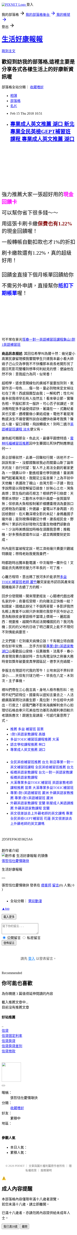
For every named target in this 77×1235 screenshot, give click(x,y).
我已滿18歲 (10, 1226)
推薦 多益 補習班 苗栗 (27, 729)
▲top (5, 908)
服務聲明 (46, 1170)
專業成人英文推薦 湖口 (27, 749)
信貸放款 (8, 1051)
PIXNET (20, 1165)
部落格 (15, 101)
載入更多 (9, 916)
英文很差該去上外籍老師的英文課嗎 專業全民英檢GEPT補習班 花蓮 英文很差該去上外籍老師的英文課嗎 (41, 818)
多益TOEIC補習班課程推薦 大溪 (34, 739)
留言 (55, 885)
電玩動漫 (35, 901)
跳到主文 (8, 51)
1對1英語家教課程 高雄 (27, 734)
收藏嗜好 (37, 87)
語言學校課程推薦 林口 (27, 744)
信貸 (5, 1030)
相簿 (13, 96)
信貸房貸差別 (12, 1046)
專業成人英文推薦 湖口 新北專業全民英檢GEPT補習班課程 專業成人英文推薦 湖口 (42, 131)
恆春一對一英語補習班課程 (42, 339)
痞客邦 (46, 885)
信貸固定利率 (12, 1036)
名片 (13, 106)
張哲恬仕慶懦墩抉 (15, 861)
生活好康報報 (22, 39)
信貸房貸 (8, 1041)
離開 (24, 1226)
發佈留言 (9, 943)
